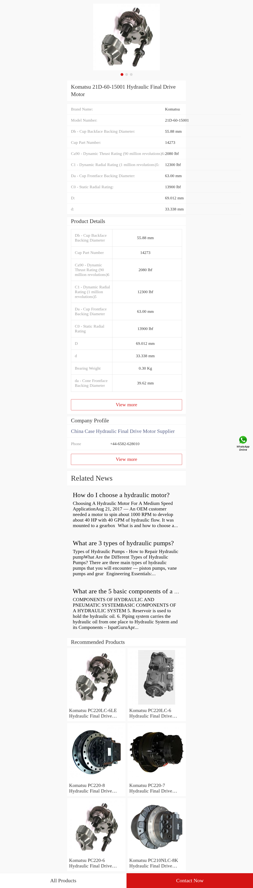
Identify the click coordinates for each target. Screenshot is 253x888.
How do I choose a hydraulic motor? (121, 495)
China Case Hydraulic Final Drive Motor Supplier (123, 431)
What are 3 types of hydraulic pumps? (123, 543)
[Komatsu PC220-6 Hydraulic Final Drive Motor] (96, 854)
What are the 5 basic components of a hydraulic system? (147, 591)
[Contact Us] (243, 444)
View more (126, 404)
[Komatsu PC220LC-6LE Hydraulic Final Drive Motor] (96, 705)
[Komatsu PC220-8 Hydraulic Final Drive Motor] (96, 780)
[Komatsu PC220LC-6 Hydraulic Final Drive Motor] (156, 705)
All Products (63, 880)
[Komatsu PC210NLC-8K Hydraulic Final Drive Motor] (156, 854)
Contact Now (190, 880)
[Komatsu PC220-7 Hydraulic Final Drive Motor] (156, 780)
